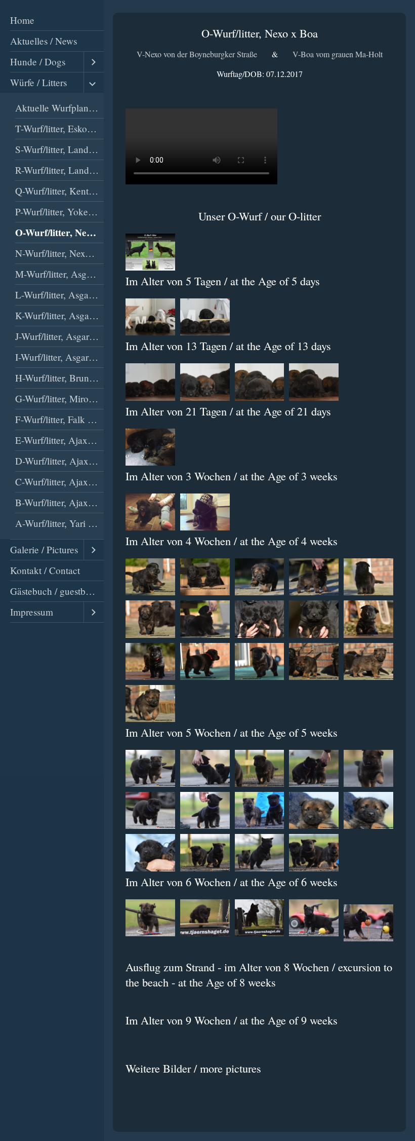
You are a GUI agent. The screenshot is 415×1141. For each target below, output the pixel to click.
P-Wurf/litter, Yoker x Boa (59, 211)
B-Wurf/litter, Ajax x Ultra (59, 502)
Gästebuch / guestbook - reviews (57, 591)
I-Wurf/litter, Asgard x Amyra (59, 357)
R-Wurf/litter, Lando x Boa (59, 170)
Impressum (31, 611)
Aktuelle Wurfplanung (59, 107)
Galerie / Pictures (44, 549)
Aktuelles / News (43, 40)
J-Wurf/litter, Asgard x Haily (59, 336)
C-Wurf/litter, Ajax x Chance (59, 481)
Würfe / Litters (38, 82)
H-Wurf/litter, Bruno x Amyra (59, 377)
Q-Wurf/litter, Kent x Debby (59, 190)
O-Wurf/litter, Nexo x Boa (59, 232)
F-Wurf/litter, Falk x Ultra (59, 419)
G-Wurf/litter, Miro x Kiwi (59, 398)
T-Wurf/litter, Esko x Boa (59, 128)
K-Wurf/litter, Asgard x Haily (59, 315)
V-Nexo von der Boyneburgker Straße (197, 54)
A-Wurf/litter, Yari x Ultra (59, 523)
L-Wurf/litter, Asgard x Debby (59, 294)
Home (22, 20)
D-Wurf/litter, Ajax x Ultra (59, 460)
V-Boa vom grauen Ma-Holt (338, 54)
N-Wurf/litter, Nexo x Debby (59, 253)
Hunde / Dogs (37, 61)
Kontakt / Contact (45, 570)
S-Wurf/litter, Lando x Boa (59, 149)
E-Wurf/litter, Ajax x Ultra (59, 440)
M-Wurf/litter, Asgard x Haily (59, 274)
